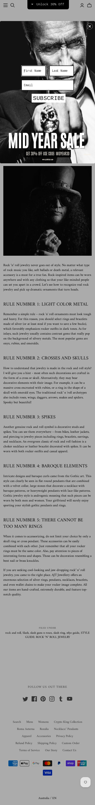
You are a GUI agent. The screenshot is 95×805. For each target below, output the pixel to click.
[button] (89, 26)
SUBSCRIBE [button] (48, 98)
